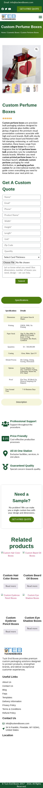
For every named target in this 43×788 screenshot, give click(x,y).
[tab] (21, 300)
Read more (11, 586)
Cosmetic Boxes (13, 32)
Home (3, 32)
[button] (40, 17)
